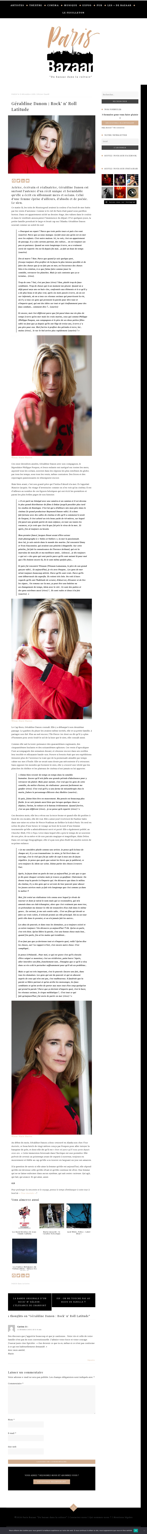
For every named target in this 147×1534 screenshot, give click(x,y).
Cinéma (53, 5)
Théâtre (35, 5)
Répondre (91, 1360)
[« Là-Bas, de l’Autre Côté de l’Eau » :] (107, 192)
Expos (87, 5)
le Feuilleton (73, 12)
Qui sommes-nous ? (100, 1517)
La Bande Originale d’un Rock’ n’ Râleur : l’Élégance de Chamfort (30, 1302)
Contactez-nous (78, 1517)
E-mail (12, 1433)
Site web (12, 1447)
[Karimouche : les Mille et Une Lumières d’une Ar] (120, 180)
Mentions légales (123, 1517)
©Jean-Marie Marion (21, 457)
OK (136, 1530)
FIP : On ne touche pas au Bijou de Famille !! (73, 1300)
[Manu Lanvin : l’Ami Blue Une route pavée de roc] (132, 180)
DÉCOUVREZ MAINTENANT (51, 1482)
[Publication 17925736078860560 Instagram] (132, 192)
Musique (70, 5)
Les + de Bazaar (119, 5)
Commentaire (16, 1383)
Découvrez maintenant (120, 123)
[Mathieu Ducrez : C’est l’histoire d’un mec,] (107, 180)
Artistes (17, 5)
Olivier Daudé (43, 94)
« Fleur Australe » (27, 1193)
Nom (11, 1420)
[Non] (144, 1530)
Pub (99, 5)
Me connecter (119, 127)
